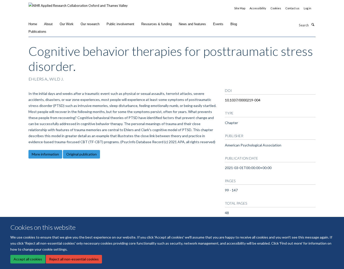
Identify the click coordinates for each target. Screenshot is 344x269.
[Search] (313, 24)
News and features (192, 24)
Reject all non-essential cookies (74, 259)
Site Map (239, 8)
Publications (37, 31)
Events (218, 24)
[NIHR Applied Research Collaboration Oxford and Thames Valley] (78, 4)
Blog (233, 24)
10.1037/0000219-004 (242, 100)
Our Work (67, 24)
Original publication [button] (81, 154)
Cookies (275, 8)
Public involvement (120, 24)
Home (32, 24)
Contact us (292, 8)
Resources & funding (156, 24)
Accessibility (258, 8)
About (48, 24)
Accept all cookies (28, 259)
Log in (307, 8)
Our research (90, 24)
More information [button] (45, 154)
